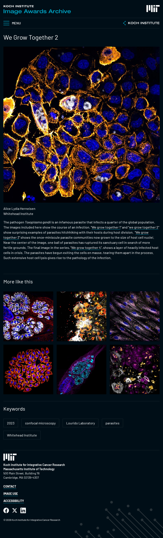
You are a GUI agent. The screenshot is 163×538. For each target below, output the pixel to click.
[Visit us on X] (14, 510)
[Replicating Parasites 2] (82, 369)
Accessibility (13, 501)
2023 (10, 423)
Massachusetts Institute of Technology (29, 469)
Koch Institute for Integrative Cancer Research (34, 465)
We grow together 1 (106, 227)
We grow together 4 (86, 247)
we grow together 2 (143, 227)
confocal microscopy (40, 423)
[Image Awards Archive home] (37, 9)
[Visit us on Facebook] (6, 510)
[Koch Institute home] (141, 23)
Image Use (10, 493)
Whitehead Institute (22, 435)
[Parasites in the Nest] (135, 316)
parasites (112, 423)
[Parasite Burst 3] (28, 369)
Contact (9, 486)
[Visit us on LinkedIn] (23, 510)
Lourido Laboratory (80, 423)
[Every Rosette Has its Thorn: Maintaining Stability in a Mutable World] (28, 316)
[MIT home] (153, 8)
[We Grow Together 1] (135, 369)
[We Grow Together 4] (82, 316)
